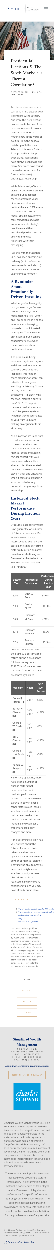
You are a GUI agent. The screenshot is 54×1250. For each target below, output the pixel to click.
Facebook (27, 990)
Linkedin (27, 1012)
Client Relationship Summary (27, 1075)
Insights (37, 92)
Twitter (27, 1001)
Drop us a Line (22, 899)
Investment (17, 94)
